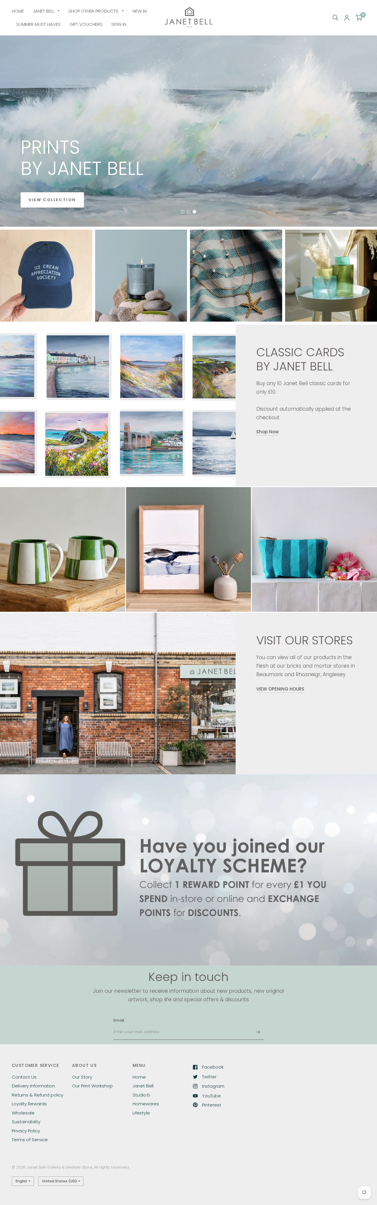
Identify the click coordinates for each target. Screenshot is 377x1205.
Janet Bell (143, 1086)
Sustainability (26, 1122)
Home (139, 1077)
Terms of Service (30, 1140)
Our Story (82, 1077)
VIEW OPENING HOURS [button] (280, 689)
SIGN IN (118, 24)
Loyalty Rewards (29, 1104)
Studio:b (141, 1095)
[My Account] (347, 17)
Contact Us (24, 1077)
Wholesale (23, 1113)
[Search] (335, 17)
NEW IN (140, 11)
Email (118, 1020)
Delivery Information (33, 1086)
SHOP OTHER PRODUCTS (93, 11)
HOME (18, 11)
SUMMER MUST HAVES (38, 24)
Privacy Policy (26, 1131)
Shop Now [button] (267, 432)
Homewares (146, 1104)
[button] (52, 200)
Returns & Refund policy (37, 1095)
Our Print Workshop (92, 1086)
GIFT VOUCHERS (86, 24)
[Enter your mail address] (258, 1032)
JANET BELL (43, 11)
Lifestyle (141, 1113)
